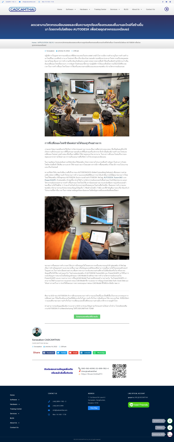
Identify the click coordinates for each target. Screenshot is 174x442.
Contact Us (150, 9)
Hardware (84, 9)
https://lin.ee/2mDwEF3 (91, 374)
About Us (135, 9)
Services (113, 9)
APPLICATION (43, 42)
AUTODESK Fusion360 (113, 177)
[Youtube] (166, 2)
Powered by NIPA (158, 434)
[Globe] (170, 2)
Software (69, 9)
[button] (48, 352)
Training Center (100, 9)
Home (59, 9)
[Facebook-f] (163, 2)
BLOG (126, 9)
